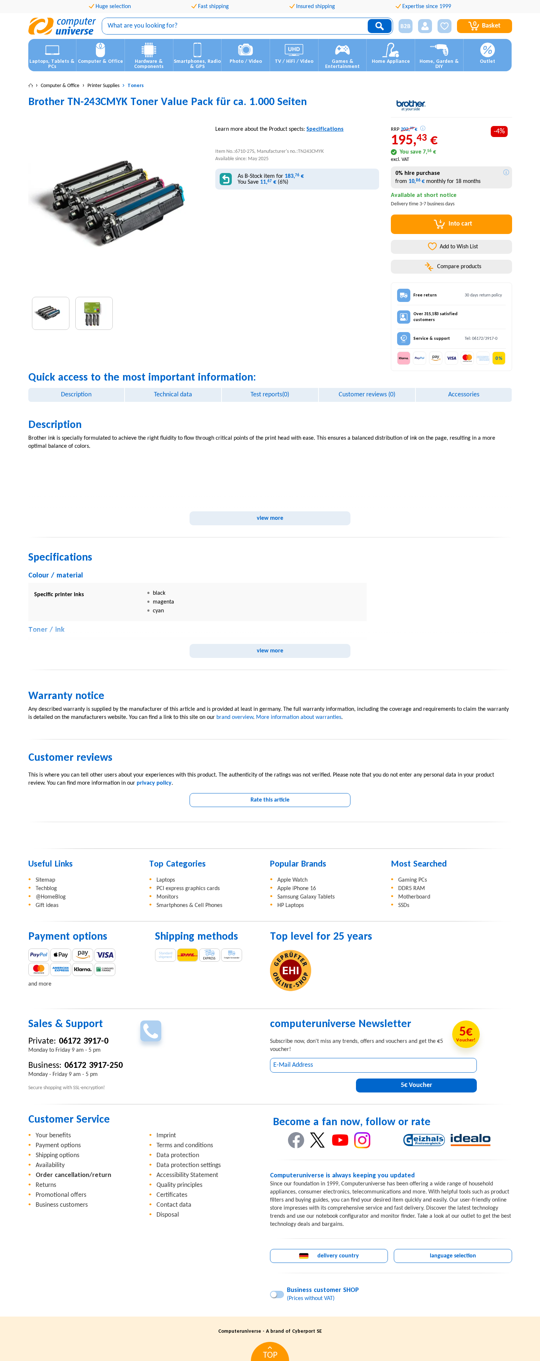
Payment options (58, 1145)
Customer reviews (367, 394)
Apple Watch (292, 880)
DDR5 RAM (411, 889)
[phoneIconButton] (150, 1030)
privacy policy (154, 783)
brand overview (234, 717)
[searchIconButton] (380, 26)
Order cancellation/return (73, 1175)
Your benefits (53, 1135)
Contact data (173, 1205)
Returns (46, 1185)
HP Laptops (290, 905)
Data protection (177, 1155)
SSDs (403, 905)
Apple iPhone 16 (296, 889)
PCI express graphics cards (188, 889)
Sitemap (45, 880)
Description (76, 394)
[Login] (425, 26)
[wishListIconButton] (444, 26)
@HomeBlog (51, 897)
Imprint (166, 1135)
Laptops (165, 880)
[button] (403, 26)
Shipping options (57, 1155)
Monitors (167, 897)
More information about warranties (298, 717)
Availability (50, 1165)
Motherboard (414, 897)
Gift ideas (47, 905)
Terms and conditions (184, 1145)
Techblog (46, 889)
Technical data (173, 394)
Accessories (463, 394)
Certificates (171, 1195)
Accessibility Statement (187, 1175)
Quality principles (179, 1185)
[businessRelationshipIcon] (406, 26)
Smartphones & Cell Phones (189, 905)
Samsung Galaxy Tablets (306, 897)
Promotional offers (61, 1195)
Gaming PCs (412, 880)
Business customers (62, 1205)
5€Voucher (416, 1085)
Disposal (167, 1214)
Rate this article (270, 800)
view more (270, 518)
